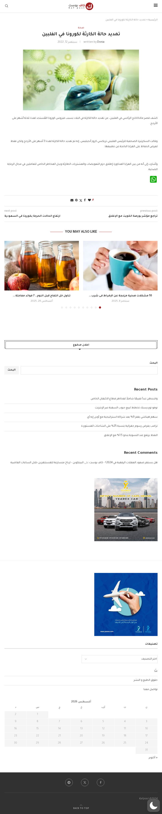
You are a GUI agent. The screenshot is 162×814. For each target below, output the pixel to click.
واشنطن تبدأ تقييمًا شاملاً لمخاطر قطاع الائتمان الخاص (124, 398)
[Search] (6, 6)
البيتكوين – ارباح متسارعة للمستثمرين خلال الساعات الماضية (47, 462)
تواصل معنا (150, 689)
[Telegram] (69, 782)
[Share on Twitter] (80, 201)
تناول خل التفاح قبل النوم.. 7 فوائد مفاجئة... (41, 295)
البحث (154, 363)
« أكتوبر (153, 757)
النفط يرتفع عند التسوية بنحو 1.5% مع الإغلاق (131, 435)
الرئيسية (153, 20)
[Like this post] (89, 201)
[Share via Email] (71, 201)
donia (100, 42)
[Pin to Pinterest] (76, 201)
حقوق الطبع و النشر (146, 680)
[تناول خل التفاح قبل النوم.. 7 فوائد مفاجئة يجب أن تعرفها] (41, 265)
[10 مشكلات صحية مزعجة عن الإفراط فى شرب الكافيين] (120, 265)
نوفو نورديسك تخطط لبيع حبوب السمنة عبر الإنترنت (126, 407)
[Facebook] (100, 782)
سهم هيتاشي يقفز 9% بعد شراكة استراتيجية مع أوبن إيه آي (122, 417)
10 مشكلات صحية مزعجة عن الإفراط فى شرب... (120, 295)
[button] (10, 274)
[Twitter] (85, 782)
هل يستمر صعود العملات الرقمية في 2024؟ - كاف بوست (123, 462)
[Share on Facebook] (85, 201)
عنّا (156, 671)
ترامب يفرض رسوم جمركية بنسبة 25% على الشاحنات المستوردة (119, 426)
